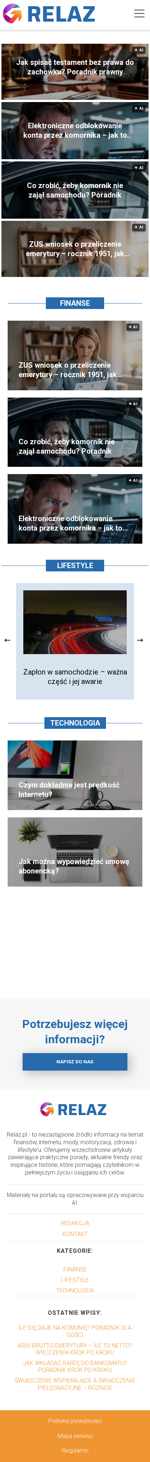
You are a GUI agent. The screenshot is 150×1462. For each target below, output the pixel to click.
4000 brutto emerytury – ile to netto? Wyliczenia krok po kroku (75, 1349)
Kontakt (75, 1234)
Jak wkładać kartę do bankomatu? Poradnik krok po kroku (75, 1366)
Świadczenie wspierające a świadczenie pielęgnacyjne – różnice (75, 1384)
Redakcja (75, 1223)
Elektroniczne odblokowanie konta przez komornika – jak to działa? (75, 130)
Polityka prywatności (75, 1421)
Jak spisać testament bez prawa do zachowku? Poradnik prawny (75, 67)
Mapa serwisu (75, 1435)
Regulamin (75, 1450)
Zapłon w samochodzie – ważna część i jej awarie (75, 677)
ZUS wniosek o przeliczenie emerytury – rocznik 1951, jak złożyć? (75, 249)
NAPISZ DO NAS (74, 1061)
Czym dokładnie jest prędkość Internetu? (69, 790)
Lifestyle (75, 565)
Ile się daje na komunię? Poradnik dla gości (74, 1331)
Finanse (75, 303)
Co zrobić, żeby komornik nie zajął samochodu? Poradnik (75, 190)
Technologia (75, 723)
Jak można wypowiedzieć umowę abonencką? (74, 866)
